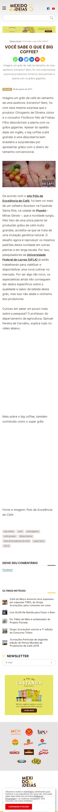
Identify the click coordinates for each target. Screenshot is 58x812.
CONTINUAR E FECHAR (19, 807)
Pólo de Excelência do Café (16, 541)
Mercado (7, 89)
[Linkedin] (31, 59)
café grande (9, 536)
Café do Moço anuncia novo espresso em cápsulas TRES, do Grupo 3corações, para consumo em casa (32, 602)
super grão (39, 541)
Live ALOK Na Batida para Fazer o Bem (32, 612)
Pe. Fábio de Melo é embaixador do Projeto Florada (30, 621)
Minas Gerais (26, 536)
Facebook (7, 569)
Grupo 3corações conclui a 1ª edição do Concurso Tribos (31, 631)
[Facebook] (20, 59)
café (20, 531)
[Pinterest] (37, 59)
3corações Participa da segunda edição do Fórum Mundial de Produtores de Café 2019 (29, 642)
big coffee (9, 531)
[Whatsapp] (15, 59)
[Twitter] (26, 59)
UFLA (6, 546)
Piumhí (41, 210)
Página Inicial (15, 41)
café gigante (33, 531)
